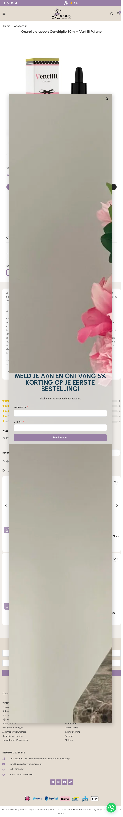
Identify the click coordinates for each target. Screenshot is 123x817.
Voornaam (20, 407)
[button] (107, 98)
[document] (60, 408)
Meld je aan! (60, 437)
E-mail (17, 421)
